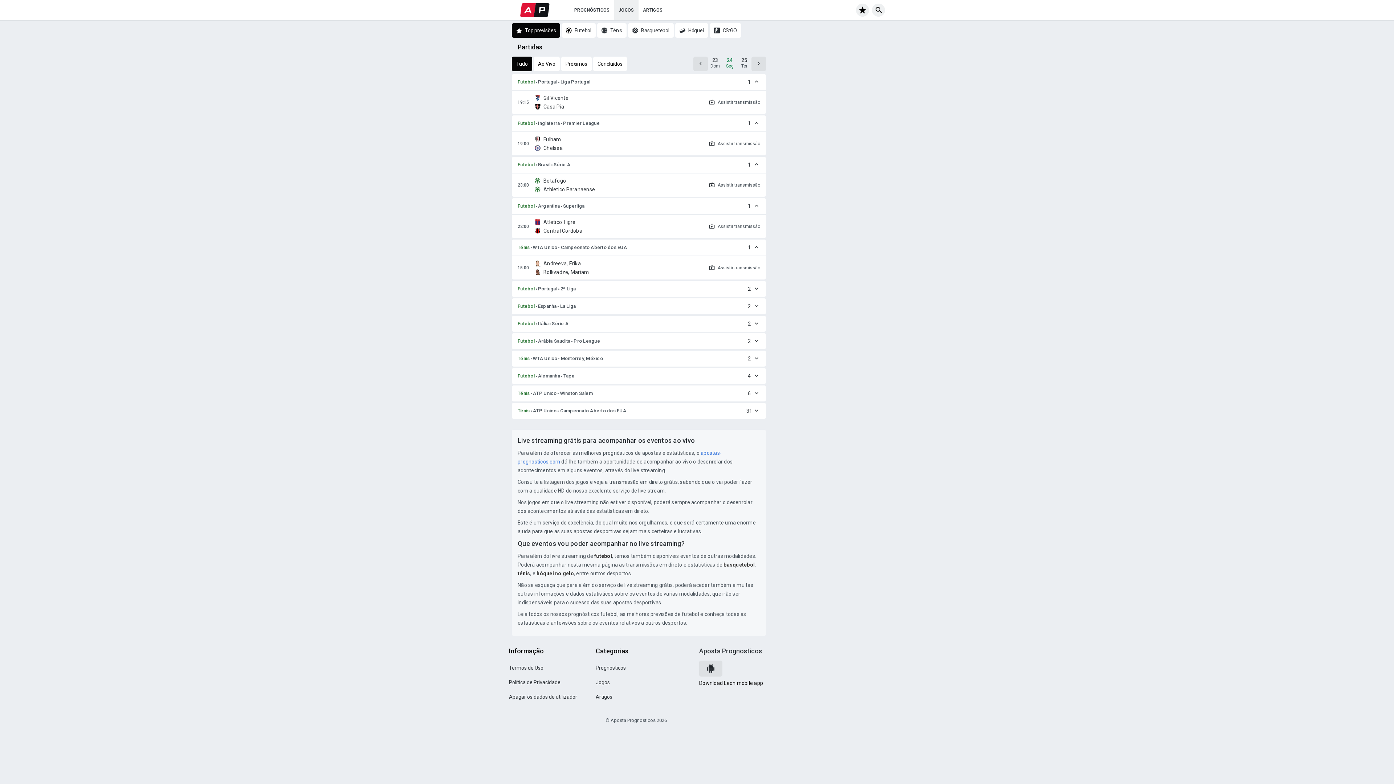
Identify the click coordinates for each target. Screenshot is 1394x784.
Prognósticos (592, 10)
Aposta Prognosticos (730, 651)
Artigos (653, 10)
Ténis (524, 247)
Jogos (626, 10)
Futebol (526, 82)
